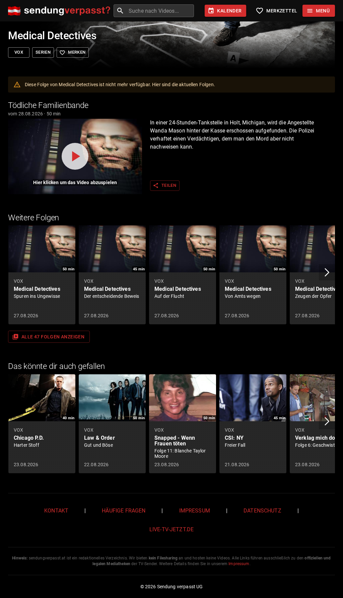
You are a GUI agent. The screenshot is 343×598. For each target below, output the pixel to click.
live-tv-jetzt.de (171, 529)
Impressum (194, 510)
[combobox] (160, 10)
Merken (72, 53)
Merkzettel (276, 11)
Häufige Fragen (123, 510)
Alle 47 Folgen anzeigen (48, 336)
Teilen (164, 185)
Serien (43, 52)
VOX (18, 52)
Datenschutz (262, 510)
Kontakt (56, 510)
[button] (327, 272)
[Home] (61, 10)
